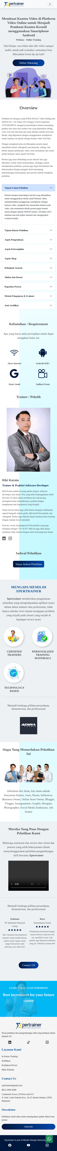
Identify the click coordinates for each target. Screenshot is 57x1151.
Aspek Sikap (10, 258)
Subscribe (28, 1126)
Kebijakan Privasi (9, 1065)
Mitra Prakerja (8, 1069)
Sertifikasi (6, 1061)
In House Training (10, 1056)
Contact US (28, 965)
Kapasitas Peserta (13, 287)
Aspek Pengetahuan (14, 240)
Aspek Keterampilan (14, 249)
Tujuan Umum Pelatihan (16, 188)
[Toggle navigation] (50, 4)
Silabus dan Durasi (13, 277)
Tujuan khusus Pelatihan (16, 230)
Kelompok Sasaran (13, 268)
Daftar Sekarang (28, 62)
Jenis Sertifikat (12, 305)
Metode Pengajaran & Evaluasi (19, 296)
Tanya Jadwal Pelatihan (28, 564)
